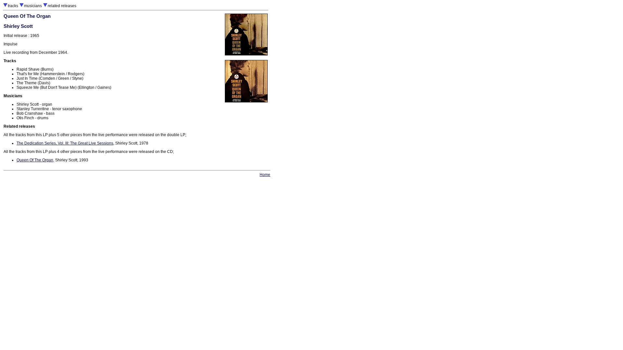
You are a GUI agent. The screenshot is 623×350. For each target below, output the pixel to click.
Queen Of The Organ (35, 160)
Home (265, 174)
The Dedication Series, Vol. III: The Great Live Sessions (65, 143)
